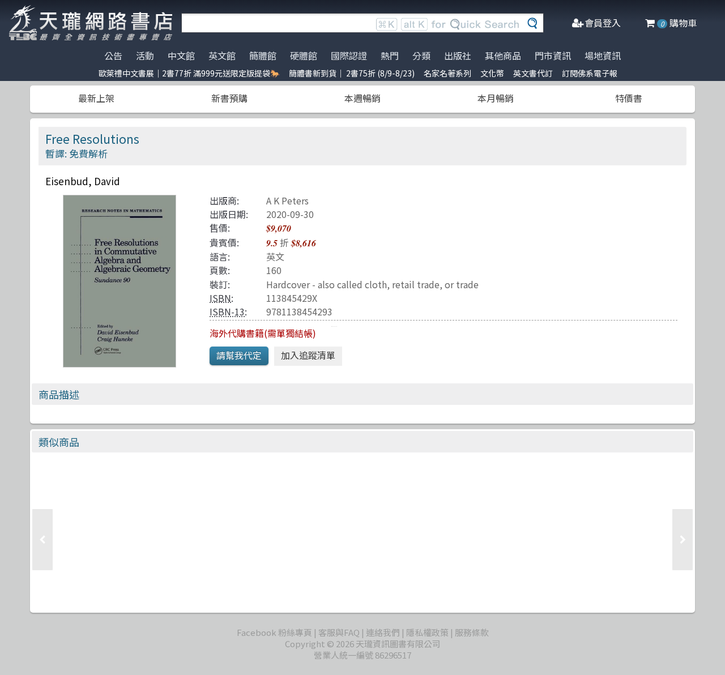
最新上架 (96, 98)
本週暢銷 (362, 98)
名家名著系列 (447, 73)
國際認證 (349, 55)
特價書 (628, 98)
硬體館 (303, 55)
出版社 (457, 55)
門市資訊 (553, 55)
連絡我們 (383, 632)
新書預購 (229, 98)
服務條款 (472, 632)
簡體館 (262, 55)
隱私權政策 (427, 632)
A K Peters (287, 200)
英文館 (222, 55)
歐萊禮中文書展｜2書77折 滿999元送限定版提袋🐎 (189, 73)
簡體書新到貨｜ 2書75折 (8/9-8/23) (352, 73)
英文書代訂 (533, 73)
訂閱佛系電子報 (589, 73)
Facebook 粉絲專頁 (274, 632)
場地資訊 (603, 55)
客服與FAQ (339, 632)
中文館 (181, 55)
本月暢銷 (495, 98)
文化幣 (492, 73)
